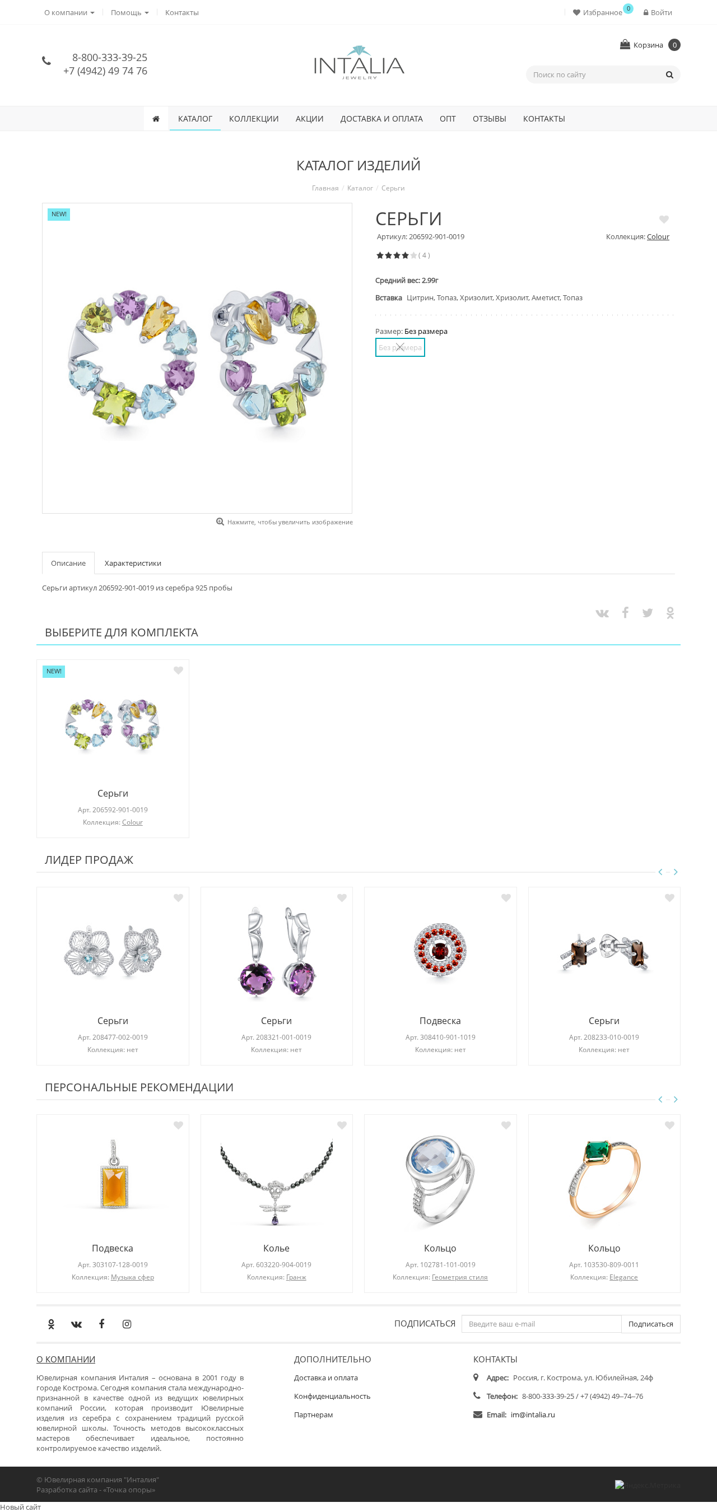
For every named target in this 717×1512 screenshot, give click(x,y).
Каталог (195, 118)
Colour (658, 236)
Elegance (623, 1277)
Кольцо (440, 1248)
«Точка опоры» (129, 1490)
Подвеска (440, 1021)
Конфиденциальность (332, 1396)
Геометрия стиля (460, 1277)
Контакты (182, 12)
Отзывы (489, 118)
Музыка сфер (132, 1277)
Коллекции (254, 118)
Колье (276, 1248)
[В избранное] (664, 219)
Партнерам (313, 1414)
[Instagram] (127, 1324)
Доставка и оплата (382, 118)
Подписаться (425, 1323)
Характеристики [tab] (133, 563)
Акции (310, 118)
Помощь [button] (127, 12)
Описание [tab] (68, 563)
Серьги (112, 793)
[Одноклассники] (51, 1324)
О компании (65, 1359)
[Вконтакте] (76, 1324)
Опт (448, 118)
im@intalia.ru (533, 1414)
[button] (600, 12)
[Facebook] (101, 1324)
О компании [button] (66, 12)
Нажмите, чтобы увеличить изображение (290, 522)
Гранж (296, 1277)
